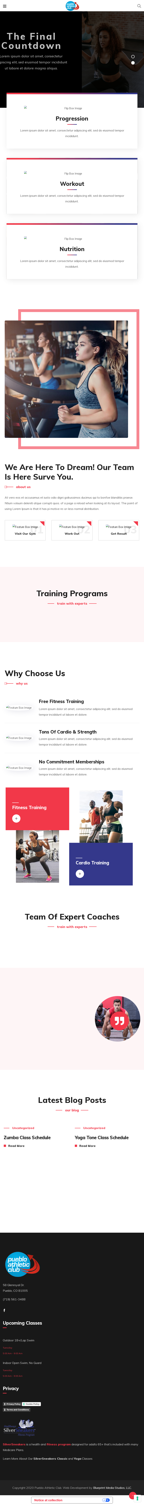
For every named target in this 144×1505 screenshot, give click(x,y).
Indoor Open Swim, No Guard (22, 1363)
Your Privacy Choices (84, 1500)
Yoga (77, 1458)
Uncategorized (23, 1128)
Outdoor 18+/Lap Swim (18, 1340)
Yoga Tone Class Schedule (101, 1137)
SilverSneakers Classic (50, 1458)
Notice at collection (48, 1500)
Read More (16, 1146)
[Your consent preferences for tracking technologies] (137, 1498)
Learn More (69, 82)
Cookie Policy (32, 1404)
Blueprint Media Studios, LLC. (112, 1488)
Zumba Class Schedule (27, 1137)
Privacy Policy (13, 1404)
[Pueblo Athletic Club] (72, 6)
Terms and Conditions (18, 1409)
